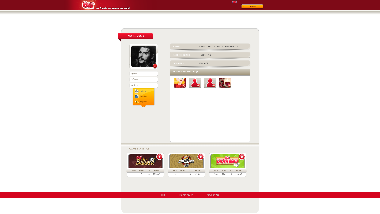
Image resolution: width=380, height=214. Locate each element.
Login (253, 6)
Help (163, 195)
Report (143, 102)
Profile (143, 96)
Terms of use (213, 195)
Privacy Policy (186, 195)
